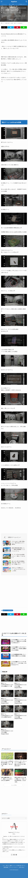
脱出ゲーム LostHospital (7, 12)
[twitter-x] (12, 855)
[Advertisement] (14, 101)
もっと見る (14, 785)
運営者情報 (6, 867)
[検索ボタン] (26, 1)
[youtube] (16, 855)
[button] (4, 27)
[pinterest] (14, 855)
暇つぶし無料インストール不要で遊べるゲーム (15, 865)
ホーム (4, 865)
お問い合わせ (21, 867)
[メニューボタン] (1, 1)
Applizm (14, 1)
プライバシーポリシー (13, 867)
